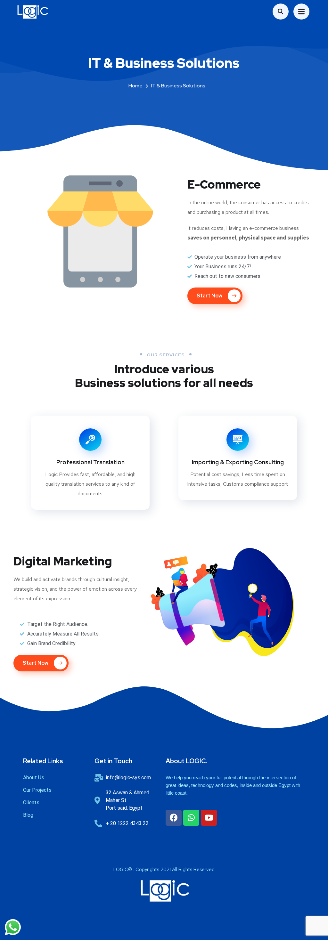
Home (135, 85)
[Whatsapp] (191, 818)
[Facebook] (174, 818)
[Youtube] (209, 818)
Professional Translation (90, 462)
